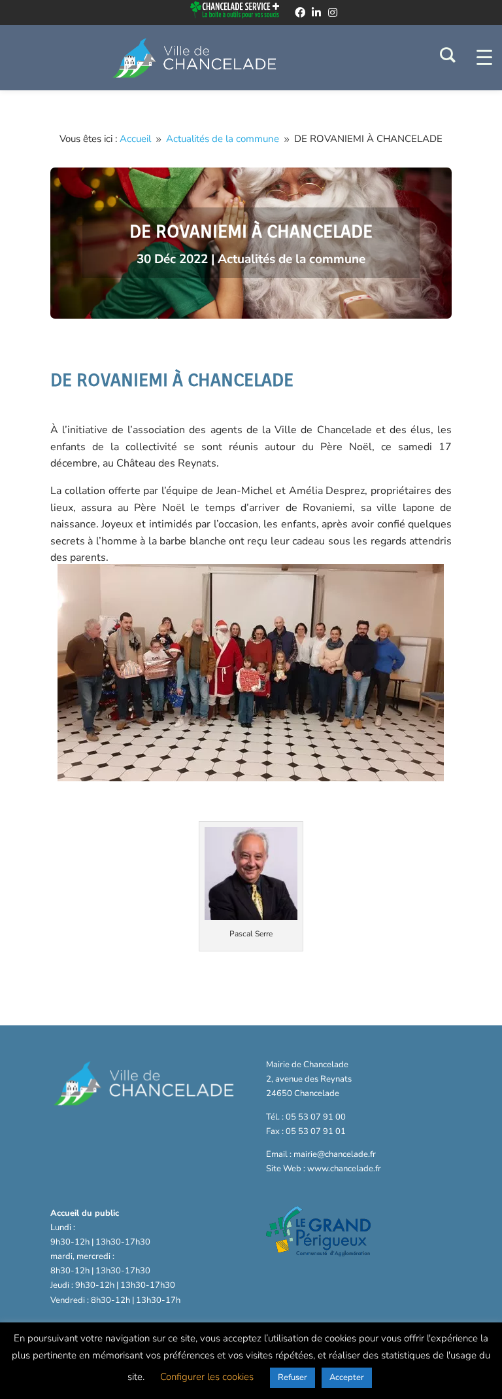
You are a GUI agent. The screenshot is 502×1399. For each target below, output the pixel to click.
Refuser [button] (292, 1377)
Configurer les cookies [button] (207, 1376)
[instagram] (332, 12)
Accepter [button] (346, 1377)
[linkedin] (316, 12)
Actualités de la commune (291, 259)
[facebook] (300, 12)
